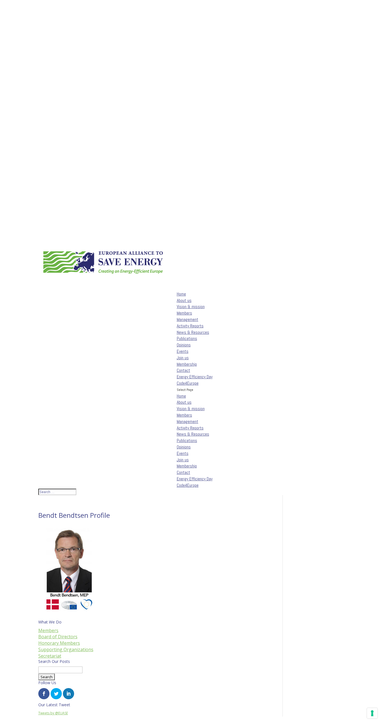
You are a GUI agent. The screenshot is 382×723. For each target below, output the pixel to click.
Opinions (184, 345)
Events (182, 453)
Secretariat (49, 656)
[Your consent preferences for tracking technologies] (372, 713)
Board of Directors (57, 637)
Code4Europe (188, 485)
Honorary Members (59, 643)
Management (187, 319)
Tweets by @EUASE (53, 713)
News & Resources (193, 434)
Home (181, 396)
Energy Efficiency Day (195, 479)
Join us (183, 460)
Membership (187, 364)
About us (184, 402)
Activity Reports (190, 326)
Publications (187, 338)
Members (184, 313)
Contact (183, 370)
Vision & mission (191, 306)
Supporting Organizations (65, 649)
